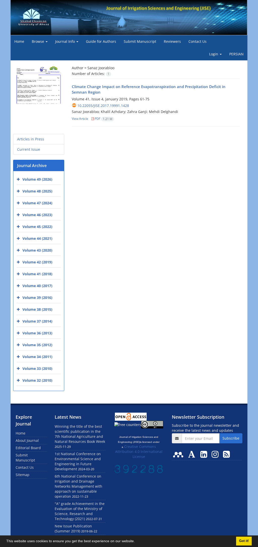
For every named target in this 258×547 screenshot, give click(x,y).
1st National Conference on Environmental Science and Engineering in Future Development (78, 461)
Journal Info (65, 41)
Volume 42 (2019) (37, 262)
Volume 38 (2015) (37, 309)
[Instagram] (216, 454)
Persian (236, 54)
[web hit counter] (138, 468)
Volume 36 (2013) (37, 333)
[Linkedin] (204, 454)
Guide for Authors (101, 41)
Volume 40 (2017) (37, 285)
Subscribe (230, 438)
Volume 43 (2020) (37, 250)
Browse (38, 41)
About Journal (27, 440)
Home (19, 41)
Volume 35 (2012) (37, 344)
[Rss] (226, 454)
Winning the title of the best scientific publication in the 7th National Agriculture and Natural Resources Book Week (80, 434)
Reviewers (172, 41)
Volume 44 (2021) (37, 238)
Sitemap (22, 474)
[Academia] (192, 454)
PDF (103, 118)
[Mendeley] (179, 454)
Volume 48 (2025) (37, 191)
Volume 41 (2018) (37, 273)
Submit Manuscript (140, 41)
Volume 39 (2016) (37, 297)
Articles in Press (30, 139)
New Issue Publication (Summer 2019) (73, 528)
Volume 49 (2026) (37, 179)
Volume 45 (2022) (37, 226)
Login (214, 54)
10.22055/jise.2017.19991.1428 (103, 105)
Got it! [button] (244, 541)
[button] (136, 541)
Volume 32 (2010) (37, 380)
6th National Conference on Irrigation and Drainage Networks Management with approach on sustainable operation (78, 486)
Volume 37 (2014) (37, 321)
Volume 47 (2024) (37, 203)
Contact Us (197, 41)
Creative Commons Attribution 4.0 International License (139, 451)
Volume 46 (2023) (37, 214)
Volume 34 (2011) (37, 356)
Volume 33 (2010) (37, 368)
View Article (80, 118)
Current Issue (28, 149)
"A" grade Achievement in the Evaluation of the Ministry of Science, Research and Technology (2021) (80, 511)
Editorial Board (28, 447)
